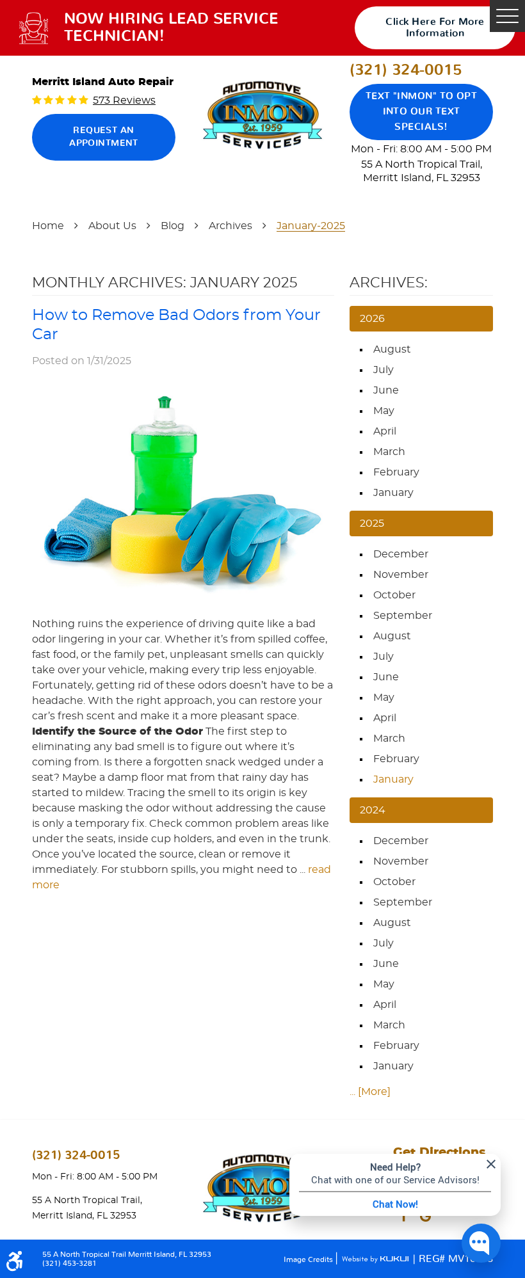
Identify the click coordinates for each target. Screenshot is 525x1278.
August (392, 349)
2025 (372, 523)
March (389, 452)
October (394, 595)
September (402, 616)
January (393, 493)
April (384, 431)
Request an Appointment (103, 137)
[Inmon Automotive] (262, 115)
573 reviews (124, 100)
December (400, 554)
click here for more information (434, 27)
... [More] (370, 1092)
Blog (172, 226)
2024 (372, 810)
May (383, 411)
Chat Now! (395, 1203)
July (383, 370)
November (400, 575)
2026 (372, 319)
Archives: (389, 283)
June (386, 390)
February (396, 472)
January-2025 (311, 226)
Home (48, 226)
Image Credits (309, 1259)
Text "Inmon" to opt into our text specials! (422, 112)
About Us (112, 226)
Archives (230, 226)
